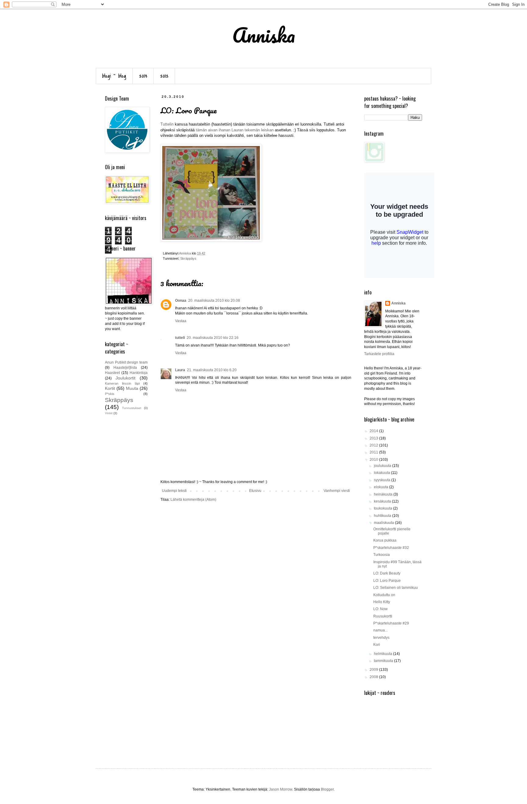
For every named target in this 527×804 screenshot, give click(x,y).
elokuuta (381, 487)
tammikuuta (384, 661)
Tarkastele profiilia (379, 354)
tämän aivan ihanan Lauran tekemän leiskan (235, 130)
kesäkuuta (383, 501)
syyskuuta (382, 480)
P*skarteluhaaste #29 (391, 623)
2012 (164, 76)
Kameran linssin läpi (122, 383)
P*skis (109, 394)
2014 (374, 431)
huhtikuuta (383, 516)
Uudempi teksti (174, 491)
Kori (376, 644)
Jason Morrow (280, 789)
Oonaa (180, 300)
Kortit (110, 388)
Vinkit (109, 413)
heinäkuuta (383, 494)
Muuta (132, 388)
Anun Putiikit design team (126, 362)
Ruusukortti (382, 616)
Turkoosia (381, 555)
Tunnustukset (131, 408)
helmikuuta (383, 654)
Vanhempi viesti (337, 491)
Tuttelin (167, 124)
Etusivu (255, 491)
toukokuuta (383, 508)
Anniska (398, 303)
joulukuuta (383, 466)
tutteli (180, 338)
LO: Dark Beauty (386, 573)
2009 (374, 669)
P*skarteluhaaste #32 (391, 548)
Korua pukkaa (384, 540)
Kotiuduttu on (384, 595)
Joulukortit (125, 377)
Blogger (327, 789)
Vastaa (180, 321)
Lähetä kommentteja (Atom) (193, 499)
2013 (143, 76)
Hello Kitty (381, 602)
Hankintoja (139, 373)
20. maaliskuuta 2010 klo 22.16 (212, 338)
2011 (374, 452)
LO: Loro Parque (387, 580)
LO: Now (380, 609)
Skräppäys (188, 258)
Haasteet (112, 373)
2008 (374, 677)
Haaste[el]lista (125, 367)
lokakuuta (382, 473)
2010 (374, 459)
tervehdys (381, 637)
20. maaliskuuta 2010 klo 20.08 (214, 300)
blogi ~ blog (114, 76)
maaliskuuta (384, 523)
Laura (180, 370)
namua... (380, 630)
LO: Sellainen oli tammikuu (395, 587)
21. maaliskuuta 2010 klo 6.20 (212, 370)
